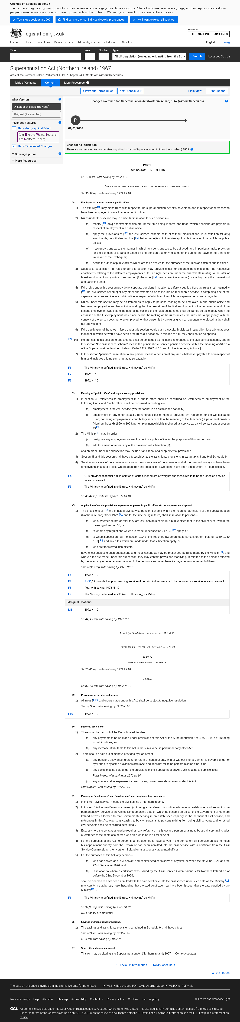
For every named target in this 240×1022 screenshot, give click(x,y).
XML (142, 985)
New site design (20, 999)
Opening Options (24, 154)
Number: (104, 50)
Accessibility (79, 999)
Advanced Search (219, 56)
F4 (97, 427)
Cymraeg (224, 42)
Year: (88, 50)
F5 (98, 433)
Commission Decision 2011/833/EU (70, 1013)
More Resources (74, 82)
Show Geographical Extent (34, 128)
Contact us (96, 999)
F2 (104, 223)
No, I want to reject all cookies (155, 19)
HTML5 (107, 985)
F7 (174, 530)
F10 (95, 699)
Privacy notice (116, 999)
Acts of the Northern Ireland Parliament (34, 75)
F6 (106, 510)
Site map (62, 999)
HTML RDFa (173, 985)
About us (47, 999)
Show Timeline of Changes (34, 146)
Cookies (133, 999)
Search (197, 56)
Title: (13, 50)
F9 (221, 552)
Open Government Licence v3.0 (79, 1008)
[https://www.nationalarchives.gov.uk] (209, 31)
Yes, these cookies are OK (33, 19)
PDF (134, 985)
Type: (116, 50)
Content (50, 82)
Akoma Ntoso (155, 985)
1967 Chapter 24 (71, 75)
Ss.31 (88, 581)
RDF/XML (187, 985)
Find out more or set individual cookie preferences (93, 19)
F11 (227, 880)
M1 (121, 514)
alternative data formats (74, 985)
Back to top (222, 973)
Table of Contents (25, 82)
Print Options (217, 91)
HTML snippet (122, 985)
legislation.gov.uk (39, 29)
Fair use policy (151, 999)
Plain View (195, 91)
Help (36, 999)
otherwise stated (127, 1008)
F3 (70, 339)
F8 (101, 540)
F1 (98, 207)
